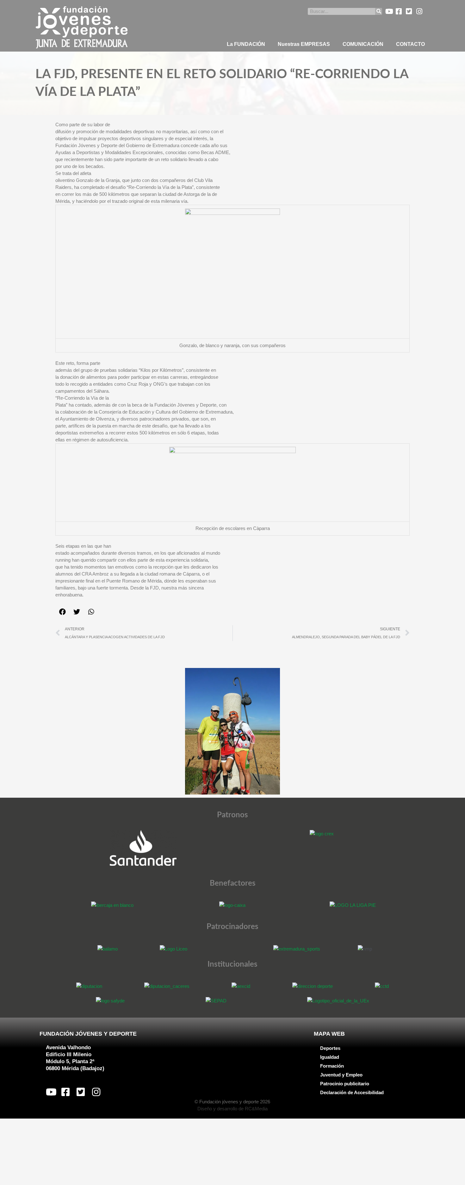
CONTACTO (410, 44)
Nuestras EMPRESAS (304, 44)
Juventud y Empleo (341, 1074)
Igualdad (329, 1057)
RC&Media (256, 1108)
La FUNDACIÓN (246, 44)
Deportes (330, 1048)
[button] (62, 612)
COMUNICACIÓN (363, 44)
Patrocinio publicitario (344, 1083)
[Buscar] (378, 11)
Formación (332, 1066)
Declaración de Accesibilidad (352, 1092)
